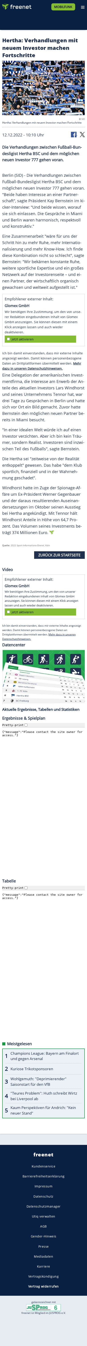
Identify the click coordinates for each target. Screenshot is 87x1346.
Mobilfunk (63, 7)
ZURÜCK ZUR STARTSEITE (59, 555)
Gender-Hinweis (43, 1236)
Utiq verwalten (43, 1216)
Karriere (43, 1266)
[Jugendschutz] (43, 1307)
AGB (43, 1226)
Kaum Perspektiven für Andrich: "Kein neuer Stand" (43, 1110)
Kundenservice (44, 1166)
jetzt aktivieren (23, 339)
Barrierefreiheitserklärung (44, 1176)
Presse (43, 1246)
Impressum (44, 1186)
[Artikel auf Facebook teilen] (74, 134)
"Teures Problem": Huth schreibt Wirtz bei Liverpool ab (43, 1096)
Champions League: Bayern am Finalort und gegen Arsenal (44, 1056)
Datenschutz (43, 1196)
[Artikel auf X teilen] (82, 134)
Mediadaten (43, 1256)
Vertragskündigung (43, 1276)
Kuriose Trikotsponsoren (31, 1068)
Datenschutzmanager (44, 1206)
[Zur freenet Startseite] (16, 5)
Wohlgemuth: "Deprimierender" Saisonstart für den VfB (38, 1081)
